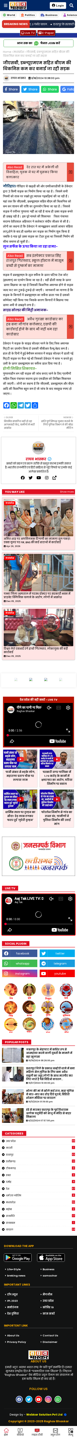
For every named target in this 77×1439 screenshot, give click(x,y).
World (11, 15)
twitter (60, 953)
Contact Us (50, 1335)
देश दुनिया (13, 1314)
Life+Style (14, 1269)
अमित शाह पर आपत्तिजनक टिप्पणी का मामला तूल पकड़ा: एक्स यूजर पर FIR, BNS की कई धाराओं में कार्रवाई (37, 540)
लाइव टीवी (37, 1434)
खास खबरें (49, 1314)
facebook (22, 953)
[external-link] (54, 478)
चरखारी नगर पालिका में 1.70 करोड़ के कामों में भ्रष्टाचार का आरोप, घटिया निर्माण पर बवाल (56, 778)
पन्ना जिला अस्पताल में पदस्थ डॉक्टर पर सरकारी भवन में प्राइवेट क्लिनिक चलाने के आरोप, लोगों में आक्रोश (37, 595)
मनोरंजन (12, 1307)
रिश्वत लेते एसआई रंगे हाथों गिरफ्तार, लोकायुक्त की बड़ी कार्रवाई (36, 650)
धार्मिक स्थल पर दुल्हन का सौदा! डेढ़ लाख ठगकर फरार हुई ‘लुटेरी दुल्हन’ (20, 816)
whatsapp (22, 964)
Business (51, 15)
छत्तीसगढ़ (40, 1161)
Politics (30, 15)
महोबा (40, 1209)
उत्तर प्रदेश (40, 1141)
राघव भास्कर (36, 459)
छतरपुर (40, 1154)
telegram (60, 964)
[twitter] (31, 478)
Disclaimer (50, 1342)
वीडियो (20, 1434)
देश (40, 1188)
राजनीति (40, 1216)
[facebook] (23, 478)
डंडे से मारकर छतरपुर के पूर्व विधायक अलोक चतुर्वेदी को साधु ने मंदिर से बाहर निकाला (48, 1113)
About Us (13, 1335)
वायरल (40, 1229)
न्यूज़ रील (55, 1434)
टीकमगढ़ (40, 1168)
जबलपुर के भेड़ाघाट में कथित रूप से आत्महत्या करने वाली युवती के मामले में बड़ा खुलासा (49, 1053)
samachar (50, 1275)
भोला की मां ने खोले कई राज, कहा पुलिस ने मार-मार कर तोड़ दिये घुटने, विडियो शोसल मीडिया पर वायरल (50, 1094)
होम (6, 1434)
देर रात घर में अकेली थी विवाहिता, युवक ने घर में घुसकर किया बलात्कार (32, 172)
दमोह (40, 1182)
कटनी (40, 1147)
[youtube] (39, 478)
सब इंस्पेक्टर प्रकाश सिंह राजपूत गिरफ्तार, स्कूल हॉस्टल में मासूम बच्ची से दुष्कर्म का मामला (35, 260)
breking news (16, 1275)
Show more (67, 491)
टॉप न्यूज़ (12, 1294)
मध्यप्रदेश (18, 52)
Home (7, 52)
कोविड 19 (48, 1307)
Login (60, 5)
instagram (22, 974)
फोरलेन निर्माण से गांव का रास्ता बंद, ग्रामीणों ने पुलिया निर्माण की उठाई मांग (56, 818)
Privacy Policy (16, 1342)
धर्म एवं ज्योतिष (40, 1195)
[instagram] (47, 478)
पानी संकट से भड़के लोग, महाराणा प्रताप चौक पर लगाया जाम (20, 776)
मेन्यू (70, 1434)
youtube (60, 974)
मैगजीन (47, 1294)
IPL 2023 (12, 1301)
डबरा (40, 1175)
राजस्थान (40, 1223)
